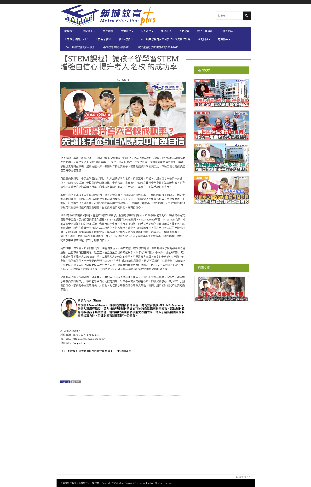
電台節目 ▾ (224, 39)
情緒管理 (166, 31)
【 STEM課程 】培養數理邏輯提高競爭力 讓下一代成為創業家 (95, 351)
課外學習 (76, 382)
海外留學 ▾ (147, 31)
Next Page (123, 370)
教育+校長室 (126, 39)
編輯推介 (69, 31)
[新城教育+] (108, 15)
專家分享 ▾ (88, 31)
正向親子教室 (103, 39)
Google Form (80, 343)
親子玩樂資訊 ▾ (206, 31)
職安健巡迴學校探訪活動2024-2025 (158, 47)
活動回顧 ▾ (204, 39)
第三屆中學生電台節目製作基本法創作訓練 (165, 39)
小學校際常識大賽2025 (116, 47)
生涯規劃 (108, 31)
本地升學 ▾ (127, 31)
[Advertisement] (123, 437)
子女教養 (184, 31)
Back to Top (242, 477)
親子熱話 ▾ (228, 31)
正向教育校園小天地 (76, 39)
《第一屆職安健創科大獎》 (79, 47)
